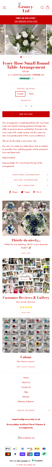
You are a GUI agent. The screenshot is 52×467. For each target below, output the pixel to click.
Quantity (26, 100)
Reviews (26, 396)
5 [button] (31, 57)
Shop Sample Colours (26, 367)
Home (26, 377)
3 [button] (26, 57)
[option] (26, 20)
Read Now (26, 312)
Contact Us (26, 387)
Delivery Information (26, 180)
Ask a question (26, 185)
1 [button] (21, 57)
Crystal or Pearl (26, 89)
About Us (26, 382)
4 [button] (29, 57)
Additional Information (26, 175)
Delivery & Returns (26, 401)
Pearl (31, 93)
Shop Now (26, 253)
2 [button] (24, 57)
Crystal (20, 93)
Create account (26, 410)
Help (26, 392)
